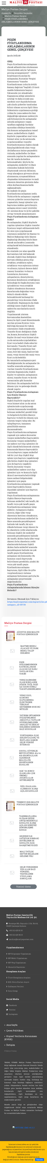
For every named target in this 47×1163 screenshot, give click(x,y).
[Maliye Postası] (23, 3)
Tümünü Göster (23, 886)
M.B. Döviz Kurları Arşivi (18, 982)
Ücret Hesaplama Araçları (19, 978)
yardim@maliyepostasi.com (21, 939)
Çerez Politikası (15, 1030)
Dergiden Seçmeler (23, 13)
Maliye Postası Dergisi (16, 16)
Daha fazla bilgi (27, 1159)
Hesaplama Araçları (16, 971)
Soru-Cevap (13, 991)
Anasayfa (6, 13)
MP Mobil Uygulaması (17, 958)
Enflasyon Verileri (16, 986)
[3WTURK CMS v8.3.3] (23, 1127)
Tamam (39, 1159)
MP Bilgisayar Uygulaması (19, 954)
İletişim (10, 1044)
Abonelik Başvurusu (16, 967)
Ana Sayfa (11, 1024)
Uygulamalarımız (15, 947)
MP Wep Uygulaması (17, 963)
